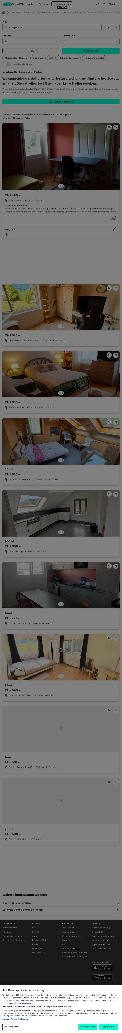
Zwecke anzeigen (11, 1027)
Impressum (27, 1003)
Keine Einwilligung (88, 1027)
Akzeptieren (108, 1027)
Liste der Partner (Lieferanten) (15, 1019)
